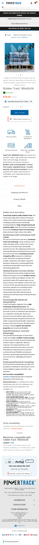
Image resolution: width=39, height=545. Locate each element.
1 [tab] (17, 75)
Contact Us (19, 525)
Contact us (7, 376)
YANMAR (19, 433)
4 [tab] (23, 75)
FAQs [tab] (20, 206)
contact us (14, 447)
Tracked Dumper (16, 428)
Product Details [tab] (20, 199)
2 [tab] (19, 75)
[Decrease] (16, 106)
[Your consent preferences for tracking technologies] (11, 541)
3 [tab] (21, 75)
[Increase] (20, 106)
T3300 (12, 442)
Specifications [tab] (19, 186)
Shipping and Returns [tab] (19, 192)
